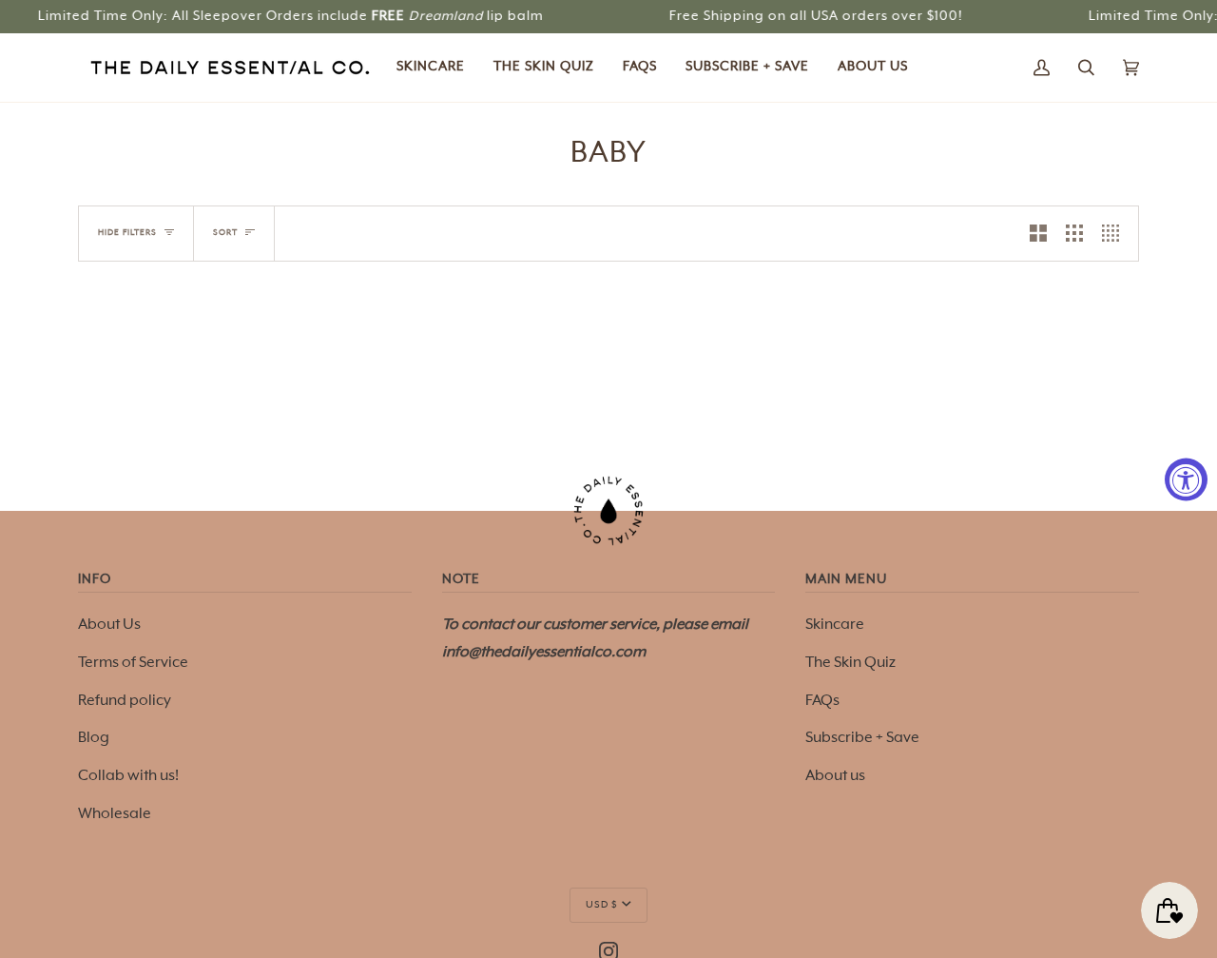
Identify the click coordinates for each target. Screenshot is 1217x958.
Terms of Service (133, 663)
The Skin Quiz (850, 663)
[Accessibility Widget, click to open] (1186, 479)
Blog (93, 738)
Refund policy (124, 701)
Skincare (834, 625)
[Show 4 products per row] (1115, 233)
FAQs (822, 701)
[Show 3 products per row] (1074, 233)
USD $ (602, 904)
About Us (109, 625)
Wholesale (114, 814)
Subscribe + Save (862, 738)
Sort (225, 233)
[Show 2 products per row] (1038, 233)
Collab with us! (128, 776)
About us (835, 776)
